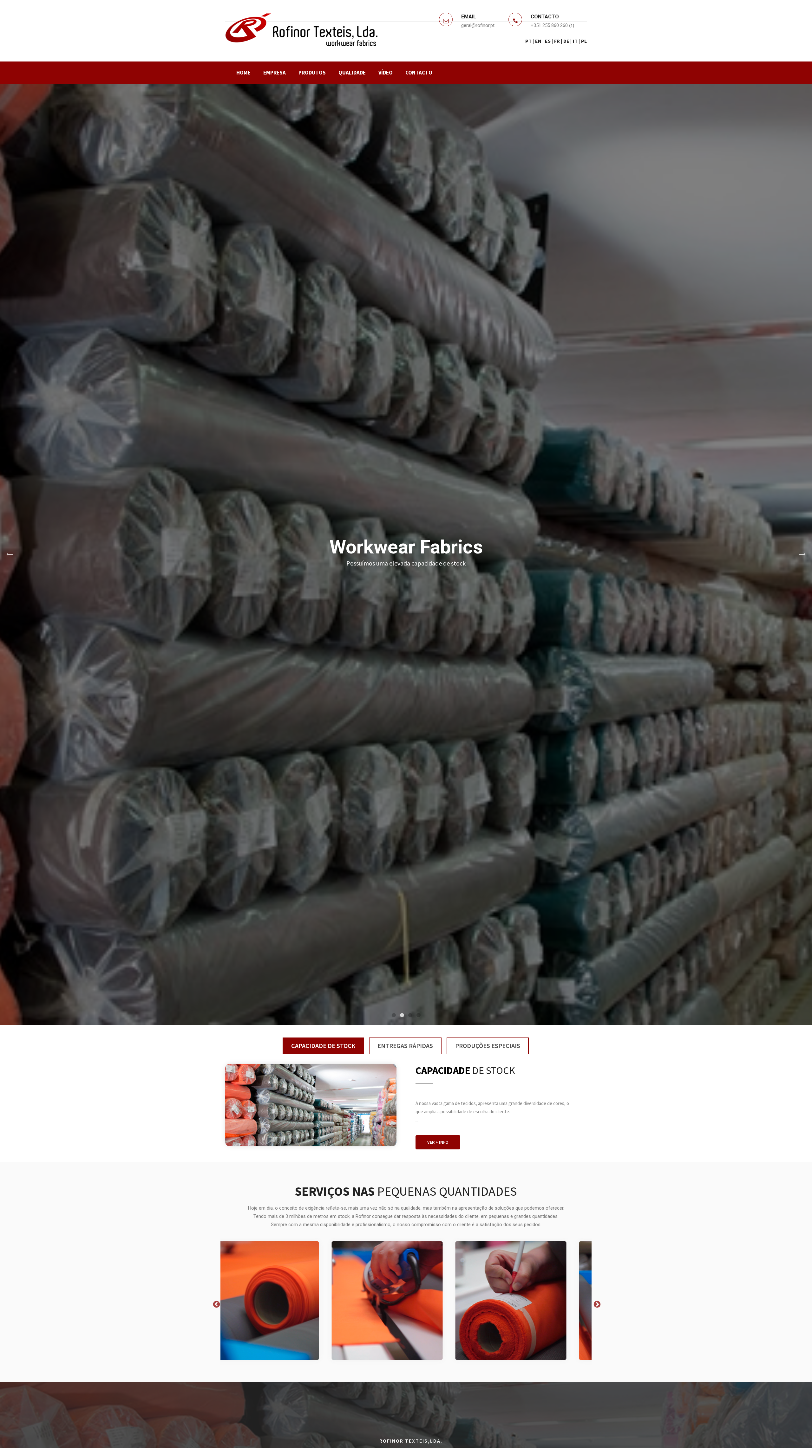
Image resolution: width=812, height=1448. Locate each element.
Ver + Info (438, 1142)
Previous (9, 554)
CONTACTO (418, 72)
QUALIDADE (352, 72)
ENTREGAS (405, 1046)
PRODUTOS (312, 72)
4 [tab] (418, 1015)
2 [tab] (402, 1015)
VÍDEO (385, 72)
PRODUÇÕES (487, 1046)
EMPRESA (274, 72)
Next (802, 554)
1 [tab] (393, 1015)
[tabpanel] (406, 554)
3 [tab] (410, 1015)
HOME (243, 72)
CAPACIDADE (323, 1046)
